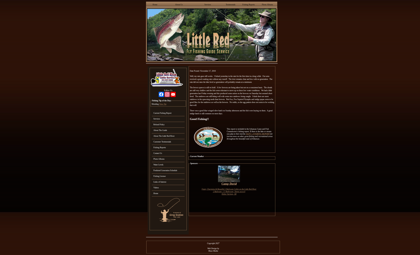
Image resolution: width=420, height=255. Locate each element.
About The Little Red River (164, 136)
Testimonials (230, 4)
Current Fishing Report (162, 113)
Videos (156, 187)
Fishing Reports (248, 4)
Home (155, 4)
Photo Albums (267, 4)
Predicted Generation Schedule (165, 170)
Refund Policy (159, 124)
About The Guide (160, 130)
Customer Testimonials (162, 142)
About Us (179, 4)
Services (207, 4)
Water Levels (158, 165)
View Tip (162, 104)
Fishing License (159, 176)
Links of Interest (159, 182)
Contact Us (157, 153)
